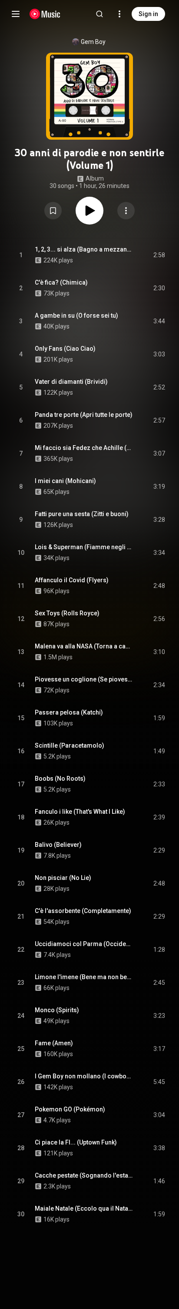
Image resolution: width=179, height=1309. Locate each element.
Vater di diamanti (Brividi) (71, 381)
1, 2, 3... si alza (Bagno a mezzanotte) (84, 249)
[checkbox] (159, 255)
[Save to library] (53, 210)
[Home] (45, 14)
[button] (53, 210)
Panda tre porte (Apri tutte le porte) (84, 414)
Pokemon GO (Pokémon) (70, 1109)
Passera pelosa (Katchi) (69, 712)
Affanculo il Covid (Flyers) (72, 580)
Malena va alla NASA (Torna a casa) (84, 646)
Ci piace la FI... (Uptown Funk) (76, 1142)
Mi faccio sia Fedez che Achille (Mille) (84, 447)
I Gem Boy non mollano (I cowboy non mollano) (84, 1076)
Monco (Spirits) (57, 1010)
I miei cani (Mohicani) (65, 480)
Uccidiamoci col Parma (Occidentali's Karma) (84, 943)
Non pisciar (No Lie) (63, 877)
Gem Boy (93, 41)
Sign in (148, 13)
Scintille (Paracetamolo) (69, 745)
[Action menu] (126, 210)
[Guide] (15, 14)
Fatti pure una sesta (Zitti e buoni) (82, 513)
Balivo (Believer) (58, 844)
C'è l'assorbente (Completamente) (83, 910)
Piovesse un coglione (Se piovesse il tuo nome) (84, 679)
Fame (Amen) (54, 1043)
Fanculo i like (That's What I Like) (80, 811)
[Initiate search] (99, 14)
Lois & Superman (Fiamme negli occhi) (84, 547)
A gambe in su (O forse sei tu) (76, 315)
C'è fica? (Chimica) (61, 282)
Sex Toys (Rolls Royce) (67, 613)
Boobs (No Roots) (60, 778)
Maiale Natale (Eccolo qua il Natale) (84, 1208)
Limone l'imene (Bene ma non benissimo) (84, 976)
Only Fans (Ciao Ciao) (65, 348)
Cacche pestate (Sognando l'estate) (84, 1175)
